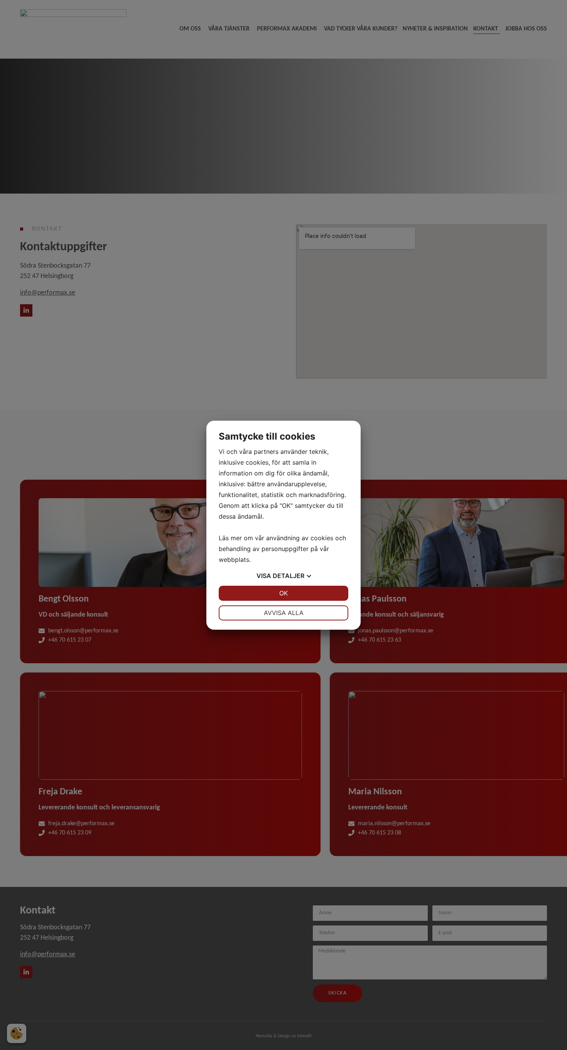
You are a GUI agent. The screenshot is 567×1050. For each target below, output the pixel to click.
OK (283, 593)
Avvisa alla (284, 613)
